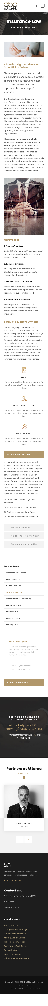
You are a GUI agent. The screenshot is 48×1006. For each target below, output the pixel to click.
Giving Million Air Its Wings (15, 929)
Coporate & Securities (16, 573)
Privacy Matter (11, 950)
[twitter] (16, 880)
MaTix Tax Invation (12, 954)
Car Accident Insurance (15, 933)
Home (21, 985)
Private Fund (12, 612)
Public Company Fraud (14, 942)
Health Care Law (13, 586)
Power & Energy (13, 618)
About (13, 988)
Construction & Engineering (18, 599)
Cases (29, 985)
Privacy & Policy (33, 988)
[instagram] (20, 880)
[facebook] (4, 880)
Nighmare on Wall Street (15, 946)
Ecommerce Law (13, 605)
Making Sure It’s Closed (14, 937)
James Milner (24, 823)
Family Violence (11, 925)
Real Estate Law (13, 579)
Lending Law (11, 625)
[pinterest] (12, 880)
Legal (20, 988)
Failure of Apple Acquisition (16, 958)
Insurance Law (15, 592)
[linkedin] (8, 880)
